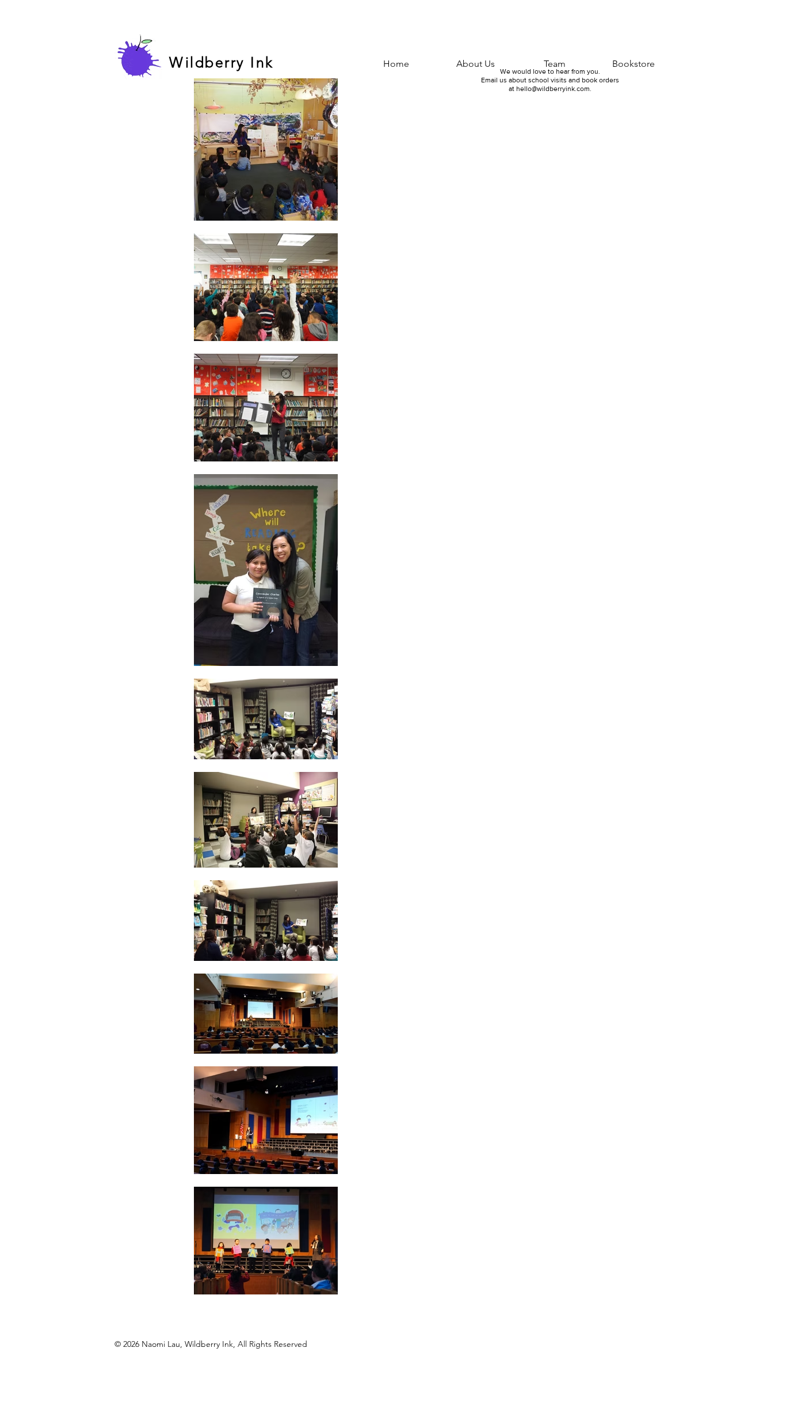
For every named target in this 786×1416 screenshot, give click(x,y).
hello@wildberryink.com (553, 89)
